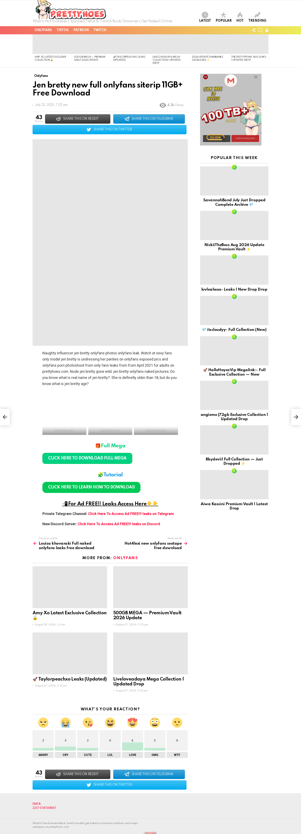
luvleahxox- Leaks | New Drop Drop (234, 289)
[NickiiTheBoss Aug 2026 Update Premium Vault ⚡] (234, 225)
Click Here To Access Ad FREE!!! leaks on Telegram (131, 514)
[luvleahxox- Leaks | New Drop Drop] (234, 270)
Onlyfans (43, 30)
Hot (240, 20)
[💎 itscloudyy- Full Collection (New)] (234, 310)
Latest (205, 20)
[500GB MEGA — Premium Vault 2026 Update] (91, 44)
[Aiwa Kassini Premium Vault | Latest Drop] (234, 484)
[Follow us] (253, 30)
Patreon (81, 30)
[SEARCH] (260, 30)
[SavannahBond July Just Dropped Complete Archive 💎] (234, 181)
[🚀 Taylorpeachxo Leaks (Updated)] (130, 44)
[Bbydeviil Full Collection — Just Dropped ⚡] (234, 440)
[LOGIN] (266, 30)
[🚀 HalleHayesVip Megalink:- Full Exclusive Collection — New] (234, 350)
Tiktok (63, 30)
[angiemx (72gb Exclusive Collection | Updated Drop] (234, 395)
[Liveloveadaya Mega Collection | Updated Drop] (170, 44)
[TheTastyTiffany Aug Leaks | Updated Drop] (248, 44)
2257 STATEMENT (44, 807)
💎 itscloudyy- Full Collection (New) (234, 330)
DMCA (37, 803)
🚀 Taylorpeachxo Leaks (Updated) (69, 679)
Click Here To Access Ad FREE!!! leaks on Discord (119, 524)
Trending (257, 20)
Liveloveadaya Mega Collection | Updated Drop (167, 60)
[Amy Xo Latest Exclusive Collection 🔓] (52, 44)
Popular (224, 20)
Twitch (99, 30)
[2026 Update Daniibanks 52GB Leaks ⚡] (209, 44)
